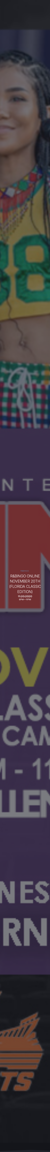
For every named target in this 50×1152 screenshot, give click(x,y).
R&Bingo (25, 571)
